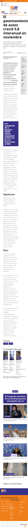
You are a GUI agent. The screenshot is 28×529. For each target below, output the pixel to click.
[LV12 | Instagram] (22, 493)
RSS (20, 514)
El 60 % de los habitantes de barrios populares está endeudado (6, 367)
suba (11, 343)
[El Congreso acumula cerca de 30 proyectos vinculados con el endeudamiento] (15, 385)
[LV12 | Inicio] (26, 497)
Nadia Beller (11, 504)
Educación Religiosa (12, 507)
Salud (7, 511)
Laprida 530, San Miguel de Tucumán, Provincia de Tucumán (10, 526)
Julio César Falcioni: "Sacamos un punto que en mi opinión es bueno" (14, 458)
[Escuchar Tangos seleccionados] (25, 12)
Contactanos (22, 501)
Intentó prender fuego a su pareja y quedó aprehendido (13, 477)
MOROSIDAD (19, 358)
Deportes (8, 504)
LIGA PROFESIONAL (7, 454)
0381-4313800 (15, 526)
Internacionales (9, 508)
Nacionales (3, 508)
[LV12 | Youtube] (24, 493)
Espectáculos (8, 506)
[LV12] (4, 492)
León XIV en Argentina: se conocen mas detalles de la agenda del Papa (15, 439)
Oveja (11, 510)
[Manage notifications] (25, 526)
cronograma (6, 435)
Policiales (8, 501)
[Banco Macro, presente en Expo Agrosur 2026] (12, 360)
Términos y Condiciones (5, 522)
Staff (21, 504)
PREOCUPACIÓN (15, 391)
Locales (2, 504)
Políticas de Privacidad (14, 522)
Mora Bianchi (12, 518)
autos (5, 343)
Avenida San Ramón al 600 (9, 474)
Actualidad (3, 506)
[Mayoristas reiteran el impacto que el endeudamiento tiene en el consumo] (18, 360)
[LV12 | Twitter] (24, 491)
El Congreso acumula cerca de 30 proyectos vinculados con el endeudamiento (15, 400)
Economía (3, 511)
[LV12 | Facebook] (22, 491)
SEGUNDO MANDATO (7, 416)
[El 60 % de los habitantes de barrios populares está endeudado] (5, 360)
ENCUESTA (6, 358)
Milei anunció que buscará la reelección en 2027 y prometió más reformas (15, 420)
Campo (12, 358)
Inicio (2, 501)
